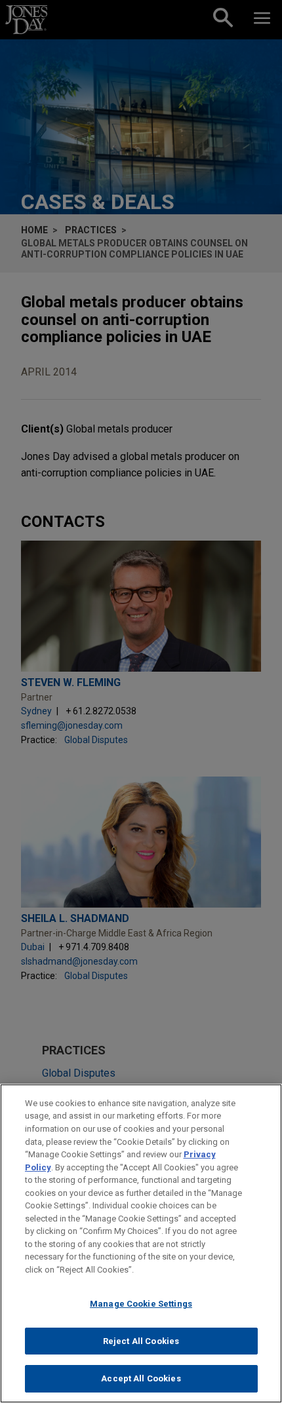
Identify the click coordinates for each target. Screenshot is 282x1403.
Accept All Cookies (140, 1378)
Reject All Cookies (141, 1341)
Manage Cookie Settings (141, 1304)
